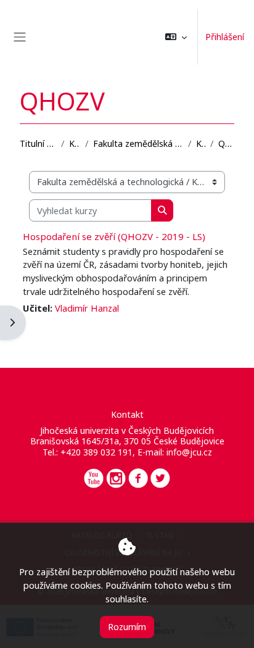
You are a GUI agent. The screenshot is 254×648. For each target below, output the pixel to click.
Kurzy (74, 143)
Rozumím (127, 626)
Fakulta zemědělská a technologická (137, 143)
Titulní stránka (38, 143)
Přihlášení (224, 36)
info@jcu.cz (189, 452)
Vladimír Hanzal (87, 308)
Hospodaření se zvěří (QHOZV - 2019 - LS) (114, 236)
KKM (200, 143)
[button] (176, 37)
